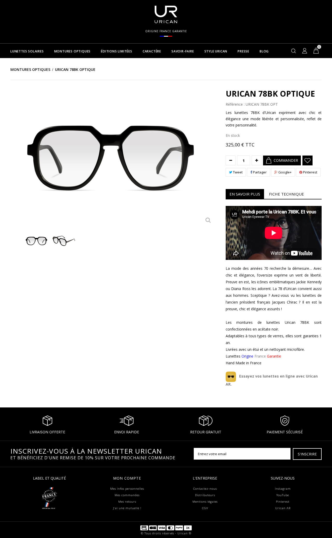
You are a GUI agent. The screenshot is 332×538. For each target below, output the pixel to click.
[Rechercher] (294, 50)
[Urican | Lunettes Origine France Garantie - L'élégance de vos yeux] (166, 14)
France (261, 356)
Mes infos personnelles (127, 488)
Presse (243, 51)
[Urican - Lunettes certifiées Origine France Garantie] (49, 495)
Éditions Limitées (116, 51)
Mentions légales (205, 501)
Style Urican (215, 51)
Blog (264, 51)
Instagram (283, 488)
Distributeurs (205, 495)
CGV (205, 508)
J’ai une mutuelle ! (127, 508)
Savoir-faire (182, 51)
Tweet (237, 172)
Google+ (285, 172)
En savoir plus (245, 194)
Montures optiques (72, 51)
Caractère (152, 51)
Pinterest (309, 172)
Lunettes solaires (27, 51)
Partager (259, 172)
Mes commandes (127, 495)
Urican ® (184, 533)
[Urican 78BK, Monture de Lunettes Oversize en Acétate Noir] (37, 241)
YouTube (282, 495)
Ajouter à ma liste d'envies (307, 160)
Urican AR (282, 508)
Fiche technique (286, 194)
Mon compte (127, 478)
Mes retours (127, 501)
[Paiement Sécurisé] (166, 527)
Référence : (235, 104)
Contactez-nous (205, 488)
